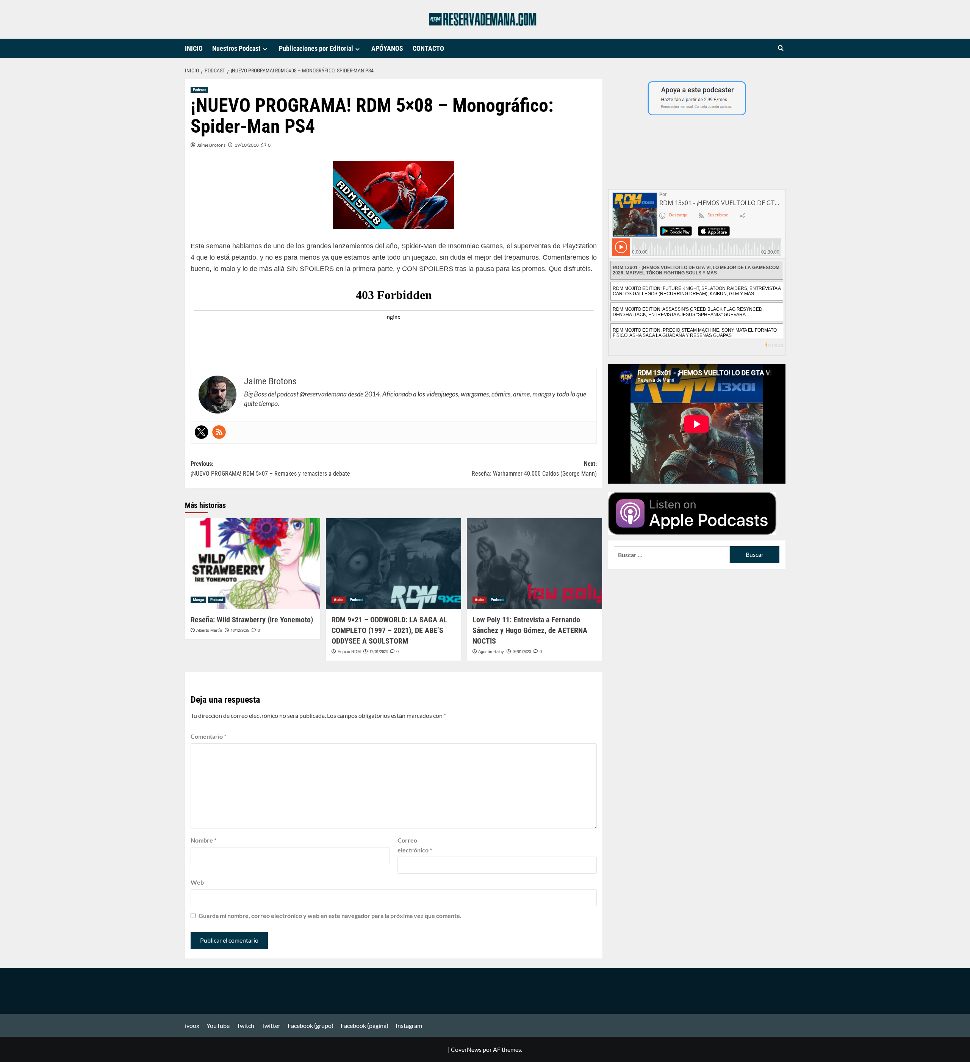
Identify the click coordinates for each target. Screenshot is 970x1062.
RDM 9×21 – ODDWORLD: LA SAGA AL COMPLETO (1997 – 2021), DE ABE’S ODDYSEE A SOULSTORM (389, 630)
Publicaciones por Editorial (316, 48)
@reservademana (323, 394)
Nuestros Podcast (236, 48)
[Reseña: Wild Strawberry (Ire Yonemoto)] (252, 563)
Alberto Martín (209, 630)
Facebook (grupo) (310, 1025)
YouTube (218, 1025)
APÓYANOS (387, 48)
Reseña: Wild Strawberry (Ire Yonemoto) (252, 619)
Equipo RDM (349, 651)
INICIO (194, 48)
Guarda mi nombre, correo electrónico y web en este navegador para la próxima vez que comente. (330, 915)
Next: (534, 468)
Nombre (203, 840)
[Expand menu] (265, 49)
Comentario (208, 736)
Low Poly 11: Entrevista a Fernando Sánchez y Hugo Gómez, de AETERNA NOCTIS (529, 630)
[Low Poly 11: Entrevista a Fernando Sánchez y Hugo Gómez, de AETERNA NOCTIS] (534, 563)
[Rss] (219, 432)
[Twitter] (201, 432)
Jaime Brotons (211, 145)
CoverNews (466, 1049)
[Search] (780, 48)
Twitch (245, 1025)
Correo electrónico (414, 845)
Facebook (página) (364, 1025)
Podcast (199, 90)
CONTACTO (428, 48)
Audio (338, 599)
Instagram (409, 1025)
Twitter (270, 1025)
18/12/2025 (240, 630)
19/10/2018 (247, 145)
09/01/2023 (522, 651)
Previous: (270, 468)
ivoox (192, 1025)
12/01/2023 (378, 651)
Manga (198, 599)
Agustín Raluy (491, 651)
